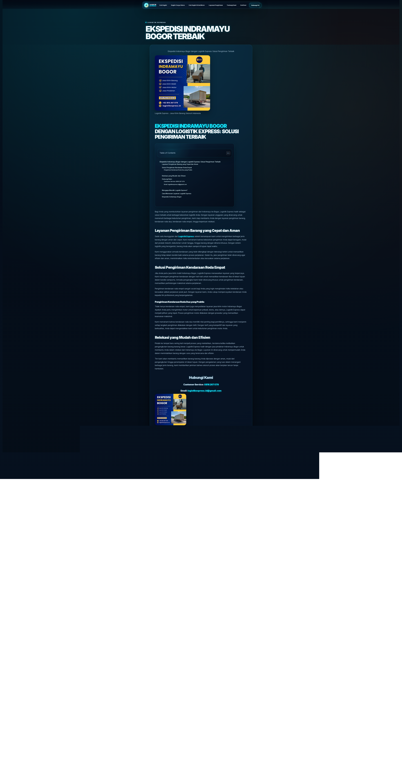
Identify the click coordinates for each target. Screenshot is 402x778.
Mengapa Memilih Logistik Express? (174, 190)
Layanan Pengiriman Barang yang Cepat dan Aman (180, 164)
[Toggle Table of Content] (227, 153)
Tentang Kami (231, 5)
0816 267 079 (211, 384)
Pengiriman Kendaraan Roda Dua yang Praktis (178, 170)
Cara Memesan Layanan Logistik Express (176, 193)
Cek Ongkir (163, 5)
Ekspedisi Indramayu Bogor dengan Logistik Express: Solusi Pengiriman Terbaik (190, 162)
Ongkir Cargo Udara (178, 5)
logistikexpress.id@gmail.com (204, 390)
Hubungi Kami (167, 179)
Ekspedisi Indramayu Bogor (191, 126)
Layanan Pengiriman (216, 5)
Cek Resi (243, 5)
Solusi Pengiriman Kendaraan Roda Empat (177, 167)
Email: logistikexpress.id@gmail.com (175, 184)
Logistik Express (186, 236)
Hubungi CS (255, 5)
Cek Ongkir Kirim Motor (197, 5)
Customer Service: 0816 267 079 (174, 181)
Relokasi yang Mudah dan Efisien (174, 176)
